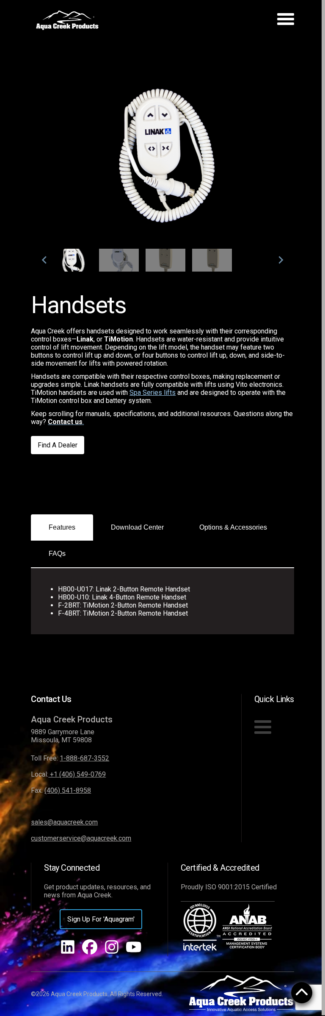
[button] (72, 260)
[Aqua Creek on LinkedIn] (67, 947)
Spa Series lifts (152, 393)
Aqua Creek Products (72, 719)
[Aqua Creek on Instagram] (111, 947)
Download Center (137, 527)
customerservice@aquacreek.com (81, 838)
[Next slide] (280, 260)
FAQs (57, 553)
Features (62, 527)
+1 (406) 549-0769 (77, 774)
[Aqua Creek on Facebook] (89, 947)
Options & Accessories (233, 527)
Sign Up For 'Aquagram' (101, 919)
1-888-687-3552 (84, 758)
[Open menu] (285, 20)
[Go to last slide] (44, 260)
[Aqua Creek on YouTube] (133, 947)
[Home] (67, 20)
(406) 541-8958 (67, 790)
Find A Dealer (57, 445)
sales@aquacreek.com (64, 822)
